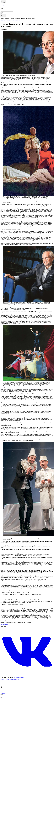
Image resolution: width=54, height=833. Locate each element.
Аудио (4, 5)
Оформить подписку (8, 9)
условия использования (18, 677)
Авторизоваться (4, 624)
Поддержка (6, 679)
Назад (3, 2)
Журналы (5, 4)
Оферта (2, 679)
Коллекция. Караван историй (7, 20)
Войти (2, 9)
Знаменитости (17, 20)
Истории (17, 679)
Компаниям (12, 679)
